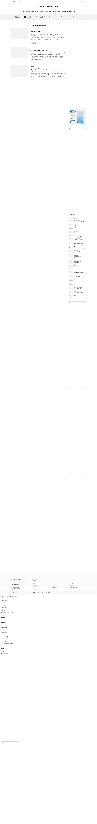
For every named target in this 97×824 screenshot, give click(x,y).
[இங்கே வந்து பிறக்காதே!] (74, 17)
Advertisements (53, 581)
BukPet (52, 583)
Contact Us (72, 585)
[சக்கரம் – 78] (71, 280)
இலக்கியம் (69, 11)
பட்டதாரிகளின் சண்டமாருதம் (79, 284)
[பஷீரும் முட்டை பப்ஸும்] (71, 297)
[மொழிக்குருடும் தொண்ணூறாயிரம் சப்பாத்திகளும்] (25, 17)
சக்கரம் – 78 (76, 280)
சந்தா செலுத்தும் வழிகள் (15, 588)
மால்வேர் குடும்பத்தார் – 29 (79, 228)
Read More (34, 43)
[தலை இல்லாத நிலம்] (19, 33)
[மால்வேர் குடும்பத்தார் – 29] (71, 228)
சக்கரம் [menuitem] (6, 633)
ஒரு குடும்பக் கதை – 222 (78, 288)
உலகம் (33, 11)
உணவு (75, 295)
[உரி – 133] (71, 231)
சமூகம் (50, 11)
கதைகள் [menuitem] (6, 636)
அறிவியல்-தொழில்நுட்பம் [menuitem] (7, 612)
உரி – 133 (75, 232)
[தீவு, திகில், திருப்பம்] (62, 17)
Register (81, 1)
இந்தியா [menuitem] (4, 607)
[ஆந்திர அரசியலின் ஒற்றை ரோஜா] (19, 71)
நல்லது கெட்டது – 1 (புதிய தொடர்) (79, 244)
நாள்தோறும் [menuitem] (4, 600)
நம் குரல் (46, 11)
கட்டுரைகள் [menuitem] (6, 638)
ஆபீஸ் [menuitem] (5, 641)
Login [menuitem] (3, 651)
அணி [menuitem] (3, 646)
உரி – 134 (75, 225)
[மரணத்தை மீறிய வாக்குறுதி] (49, 17)
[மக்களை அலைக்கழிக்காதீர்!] (12, 17)
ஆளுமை (58, 11)
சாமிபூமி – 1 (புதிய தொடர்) (79, 239)
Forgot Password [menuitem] (5, 653)
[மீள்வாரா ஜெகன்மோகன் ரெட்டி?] (19, 52)
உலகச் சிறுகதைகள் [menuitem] (8, 643)
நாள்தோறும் (28, 11)
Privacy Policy (72, 583)
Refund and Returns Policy (75, 581)
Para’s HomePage (54, 587)
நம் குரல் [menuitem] (4, 605)
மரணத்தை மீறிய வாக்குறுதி (79, 266)
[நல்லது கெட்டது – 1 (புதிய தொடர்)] (71, 242)
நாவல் (81, 279)
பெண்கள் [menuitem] (4, 622)
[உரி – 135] (71, 217)
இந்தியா (36, 11)
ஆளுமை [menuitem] (4, 615)
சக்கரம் (78, 279)
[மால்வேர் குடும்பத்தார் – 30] (71, 220)
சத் (74, 250)
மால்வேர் (79, 220)
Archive (21, 1)
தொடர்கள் (64, 11)
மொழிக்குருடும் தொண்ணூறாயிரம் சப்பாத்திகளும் (29, 17)
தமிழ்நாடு (41, 11)
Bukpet (29, 592)
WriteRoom (53, 585)
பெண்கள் (32, 66)
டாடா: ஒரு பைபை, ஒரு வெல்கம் (79, 272)
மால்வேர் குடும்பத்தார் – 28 (79, 236)
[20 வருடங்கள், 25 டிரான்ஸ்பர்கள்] (37, 17)
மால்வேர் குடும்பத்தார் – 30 (79, 221)
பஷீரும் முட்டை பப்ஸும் (78, 296)
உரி (74, 224)
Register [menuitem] (4, 648)
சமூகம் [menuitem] (3, 617)
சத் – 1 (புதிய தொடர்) (78, 251)
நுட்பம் (54, 11)
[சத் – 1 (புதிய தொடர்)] (71, 251)
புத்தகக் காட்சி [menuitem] (5, 629)
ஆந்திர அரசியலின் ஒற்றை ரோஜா (39, 69)
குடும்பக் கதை (76, 287)
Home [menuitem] (3, 597)
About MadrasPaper (73, 587)
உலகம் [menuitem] (3, 602)
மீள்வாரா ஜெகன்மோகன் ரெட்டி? (39, 50)
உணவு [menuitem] (3, 619)
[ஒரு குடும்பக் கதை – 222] (71, 288)
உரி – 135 (75, 218)
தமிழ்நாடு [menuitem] (4, 610)
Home (23, 11)
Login (85, 1)
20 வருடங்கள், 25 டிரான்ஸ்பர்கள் (42, 17)
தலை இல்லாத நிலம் (36, 31)
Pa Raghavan (35, 592)
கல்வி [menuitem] (3, 624)
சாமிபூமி (75, 238)
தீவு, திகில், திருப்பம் (77, 276)
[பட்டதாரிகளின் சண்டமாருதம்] (71, 284)
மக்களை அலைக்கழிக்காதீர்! (17, 17)
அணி (74, 11)
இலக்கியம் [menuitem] (4, 632)
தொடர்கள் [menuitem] (4, 627)
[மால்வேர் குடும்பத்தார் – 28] (71, 235)
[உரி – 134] (71, 224)
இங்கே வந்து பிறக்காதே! (78, 292)
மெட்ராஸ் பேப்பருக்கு (15, 587)
